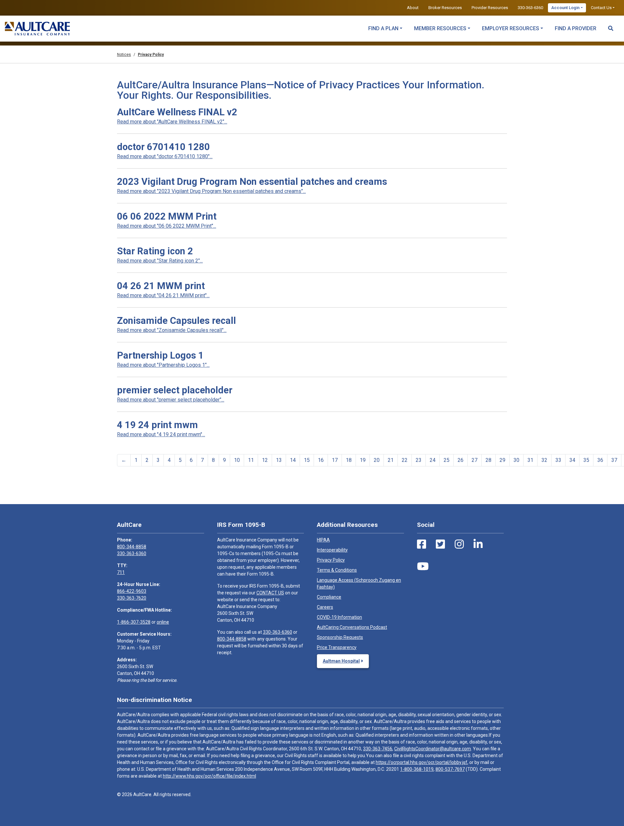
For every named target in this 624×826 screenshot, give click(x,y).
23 (419, 460)
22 (405, 460)
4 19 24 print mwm (157, 424)
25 (446, 460)
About (413, 7)
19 (363, 460)
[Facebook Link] (421, 544)
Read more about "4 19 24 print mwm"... (161, 434)
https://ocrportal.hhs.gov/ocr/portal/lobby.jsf (421, 762)
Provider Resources (490, 7)
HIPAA (323, 539)
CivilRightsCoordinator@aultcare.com (432, 748)
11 (251, 460)
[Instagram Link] (459, 544)
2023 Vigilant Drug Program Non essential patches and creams (252, 181)
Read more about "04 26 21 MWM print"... (163, 295)
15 (307, 460)
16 (321, 460)
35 (586, 460)
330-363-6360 (530, 7)
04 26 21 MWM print (161, 285)
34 (572, 460)
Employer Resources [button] (510, 28)
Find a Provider (575, 28)
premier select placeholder (174, 390)
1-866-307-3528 (133, 622)
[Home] (37, 28)
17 (335, 460)
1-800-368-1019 (417, 769)
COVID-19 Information (339, 617)
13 (279, 460)
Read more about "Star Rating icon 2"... (160, 261)
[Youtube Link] (423, 566)
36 (600, 460)
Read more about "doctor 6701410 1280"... (165, 156)
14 (293, 460)
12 (265, 460)
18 (349, 460)
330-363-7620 (131, 598)
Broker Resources (445, 7)
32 (544, 460)
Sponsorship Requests (340, 637)
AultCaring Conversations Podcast (352, 627)
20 (377, 460)
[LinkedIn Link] (478, 544)
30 (516, 460)
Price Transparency (337, 647)
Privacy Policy (331, 560)
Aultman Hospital (341, 661)
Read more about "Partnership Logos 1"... (163, 365)
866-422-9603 (131, 591)
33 (558, 460)
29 (502, 460)
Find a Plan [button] (383, 28)
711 (121, 572)
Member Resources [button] (440, 28)
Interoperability (332, 550)
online (163, 622)
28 (488, 460)
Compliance (329, 597)
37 (614, 460)
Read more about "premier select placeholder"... (170, 400)
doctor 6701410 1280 (163, 146)
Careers (325, 607)
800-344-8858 (131, 546)
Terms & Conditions (337, 570)
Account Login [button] (565, 7)
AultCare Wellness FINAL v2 (177, 112)
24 (433, 460)
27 (474, 460)
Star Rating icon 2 (155, 251)
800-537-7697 (450, 769)
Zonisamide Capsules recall (176, 320)
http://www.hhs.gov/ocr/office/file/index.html (209, 776)
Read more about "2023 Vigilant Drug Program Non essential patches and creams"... (211, 191)
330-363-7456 (377, 748)
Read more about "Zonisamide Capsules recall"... (172, 330)
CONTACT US (270, 592)
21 (391, 460)
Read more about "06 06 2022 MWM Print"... (166, 226)
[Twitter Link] (440, 544)
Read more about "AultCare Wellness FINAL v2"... (172, 122)
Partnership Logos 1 (160, 355)
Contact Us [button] (601, 7)
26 (460, 460)
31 (530, 460)
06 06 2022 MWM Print (166, 216)
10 (237, 460)
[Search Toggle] (610, 25)
